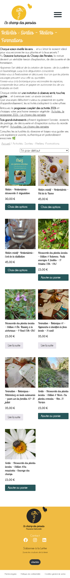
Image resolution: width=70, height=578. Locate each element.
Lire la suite (14, 345)
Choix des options (17, 206)
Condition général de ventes (55, 574)
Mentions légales (11, 574)
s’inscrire (35, 562)
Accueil (5, 143)
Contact (35, 535)
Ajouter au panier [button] (50, 277)
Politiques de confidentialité (30, 574)
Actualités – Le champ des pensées (29, 126)
